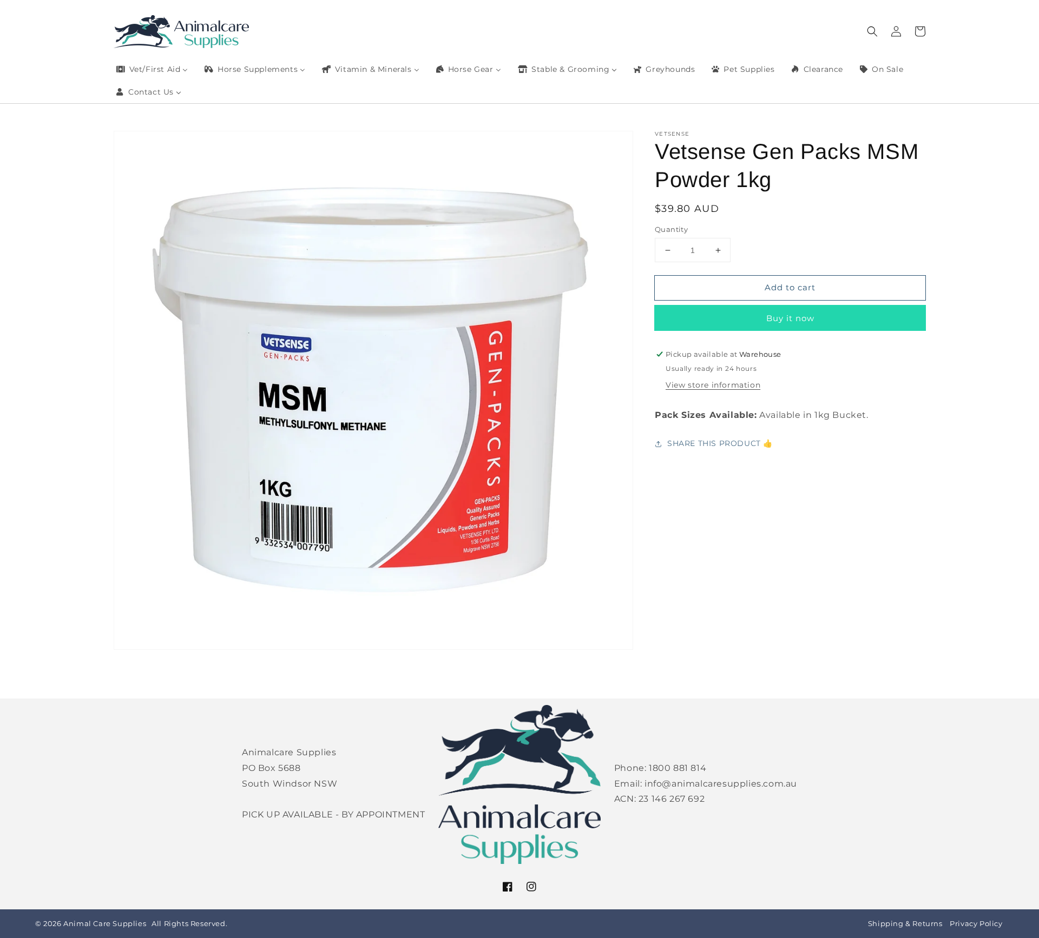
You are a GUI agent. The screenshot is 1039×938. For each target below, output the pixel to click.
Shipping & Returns (905, 924)
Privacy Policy (976, 924)
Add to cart (790, 287)
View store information (713, 385)
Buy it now (790, 318)
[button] (872, 31)
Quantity (671, 229)
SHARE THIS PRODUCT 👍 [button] (720, 443)
